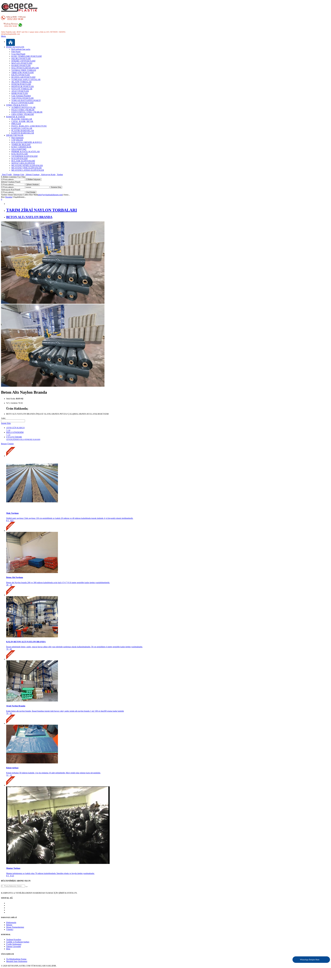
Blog (8, 949)
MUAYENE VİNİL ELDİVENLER (26, 168)
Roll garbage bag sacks (20, 49)
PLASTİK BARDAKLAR (22, 131)
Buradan (8, 197)
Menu (3, 36)
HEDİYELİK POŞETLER (22, 86)
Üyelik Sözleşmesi (13, 944)
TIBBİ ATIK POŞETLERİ (22, 72)
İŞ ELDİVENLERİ (19, 158)
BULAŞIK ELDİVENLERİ (23, 161)
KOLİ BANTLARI (19, 154)
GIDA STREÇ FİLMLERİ (22, 114)
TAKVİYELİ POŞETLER (22, 98)
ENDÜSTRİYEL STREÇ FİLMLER (26, 112)
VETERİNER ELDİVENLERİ (24, 156)
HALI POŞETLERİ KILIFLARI (25, 68)
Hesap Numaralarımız (15, 927)
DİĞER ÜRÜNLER (14, 135)
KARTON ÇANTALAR (21, 128)
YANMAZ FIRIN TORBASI (23, 70)
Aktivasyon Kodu (47, 174)
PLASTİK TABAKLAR (21, 119)
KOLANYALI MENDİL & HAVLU (26, 142)
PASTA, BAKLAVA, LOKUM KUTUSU (29, 126)
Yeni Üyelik (6, 174)
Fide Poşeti (15, 51)
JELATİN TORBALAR (21, 82)
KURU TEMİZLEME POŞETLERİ (26, 56)
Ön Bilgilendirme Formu (16, 959)
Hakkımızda (11, 922)
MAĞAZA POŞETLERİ (21, 63)
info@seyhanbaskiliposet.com (50, 195)
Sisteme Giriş (18, 174)
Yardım (59, 174)
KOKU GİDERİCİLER (21, 147)
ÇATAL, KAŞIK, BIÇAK (22, 121)
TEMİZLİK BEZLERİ (20, 144)
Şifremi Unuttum (32, 174)
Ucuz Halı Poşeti (18, 54)
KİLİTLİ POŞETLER (20, 75)
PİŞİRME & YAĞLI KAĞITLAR (25, 151)
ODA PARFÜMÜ (19, 149)
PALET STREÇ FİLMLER (22, 110)
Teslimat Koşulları (13, 939)
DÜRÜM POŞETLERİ (21, 84)
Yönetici (9, 929)
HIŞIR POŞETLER (19, 93)
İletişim (9, 925)
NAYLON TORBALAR (21, 89)
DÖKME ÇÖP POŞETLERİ (23, 61)
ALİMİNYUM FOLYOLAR (23, 107)
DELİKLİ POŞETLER (21, 58)
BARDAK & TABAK (15, 117)
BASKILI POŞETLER (21, 65)
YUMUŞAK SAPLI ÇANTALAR (25, 79)
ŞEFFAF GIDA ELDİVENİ (23, 163)
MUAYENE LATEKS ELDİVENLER (27, 170)
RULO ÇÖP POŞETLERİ (22, 103)
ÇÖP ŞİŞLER (17, 140)
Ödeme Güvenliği (13, 946)
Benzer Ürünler (7, 444)
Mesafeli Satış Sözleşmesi (16, 961)
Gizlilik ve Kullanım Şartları (17, 942)
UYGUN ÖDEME (23, 438)
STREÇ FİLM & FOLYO (17, 105)
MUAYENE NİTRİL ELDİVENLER (27, 165)
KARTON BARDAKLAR (22, 133)
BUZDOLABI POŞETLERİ (23, 77)
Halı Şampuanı (17, 138)
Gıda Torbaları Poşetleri (21, 96)
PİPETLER (16, 124)
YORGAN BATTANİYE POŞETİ (25, 100)
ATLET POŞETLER (20, 91)
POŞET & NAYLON (15, 47)
